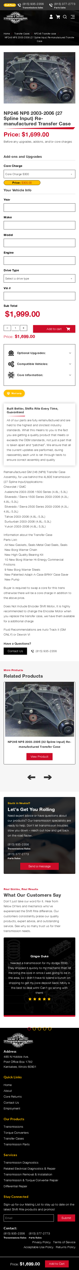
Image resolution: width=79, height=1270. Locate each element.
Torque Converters (16, 1132)
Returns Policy (65, 1247)
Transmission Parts (17, 1144)
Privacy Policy (41, 1242)
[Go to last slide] (31, 777)
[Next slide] (47, 777)
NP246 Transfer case (45, 33)
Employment (12, 1108)
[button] (70, 57)
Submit (66, 1218)
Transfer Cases (22, 33)
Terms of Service (64, 1242)
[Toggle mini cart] (58, 17)
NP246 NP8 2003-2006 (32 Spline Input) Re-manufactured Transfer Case (39, 744)
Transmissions (13, 1126)
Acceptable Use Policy (38, 1247)
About (8, 1090)
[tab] (29, 1028)
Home (7, 33)
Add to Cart (57, 1263)
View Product (40, 756)
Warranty (16, 393)
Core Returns (13, 1096)
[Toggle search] (65, 17)
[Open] (72, 16)
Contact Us (15, 651)
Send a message (39, 866)
